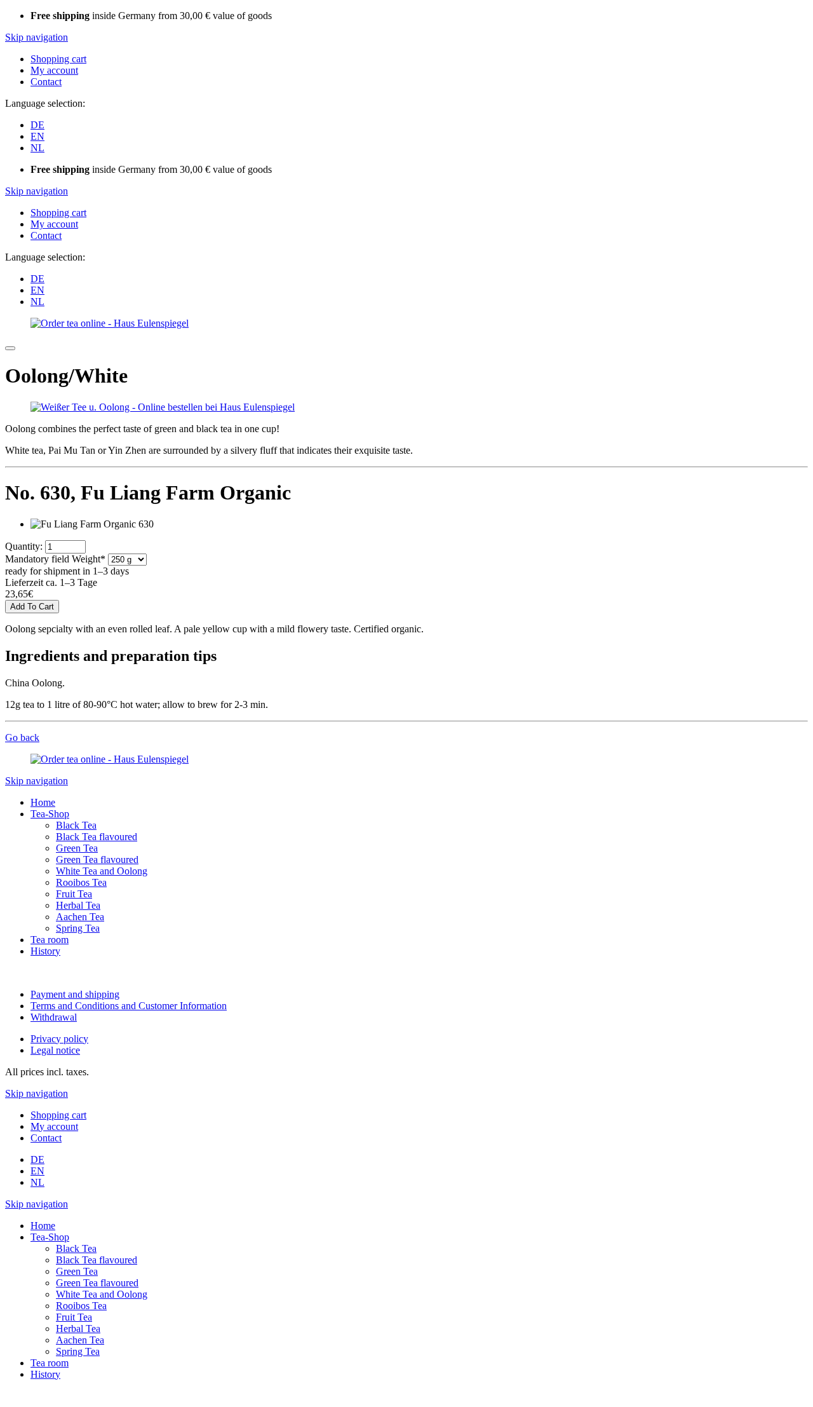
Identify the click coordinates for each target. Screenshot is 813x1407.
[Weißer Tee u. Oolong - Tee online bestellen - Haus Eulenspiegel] (162, 407)
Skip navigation (36, 37)
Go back (22, 737)
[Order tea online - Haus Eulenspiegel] (109, 323)
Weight (55, 559)
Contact (46, 81)
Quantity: (24, 546)
